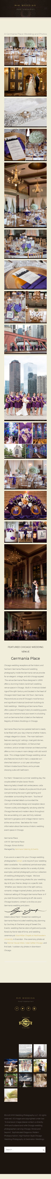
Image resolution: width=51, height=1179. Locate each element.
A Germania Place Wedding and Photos (25, 34)
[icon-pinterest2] (29, 1009)
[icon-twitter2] (23, 1009)
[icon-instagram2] (34, 1009)
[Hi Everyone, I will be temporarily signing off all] (25, 1050)
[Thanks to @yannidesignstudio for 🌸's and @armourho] (40, 1080)
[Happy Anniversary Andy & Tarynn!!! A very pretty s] (10, 1080)
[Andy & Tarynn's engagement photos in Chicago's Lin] (40, 1065)
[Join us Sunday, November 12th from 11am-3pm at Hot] (40, 1050)
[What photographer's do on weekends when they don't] (25, 1065)
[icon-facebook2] (17, 1009)
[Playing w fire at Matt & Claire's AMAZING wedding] (10, 1065)
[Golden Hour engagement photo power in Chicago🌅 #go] (10, 1095)
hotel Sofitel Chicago (34, 943)
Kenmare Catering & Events (26, 849)
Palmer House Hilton (16, 943)
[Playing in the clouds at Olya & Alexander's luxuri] (25, 1080)
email (19, 861)
